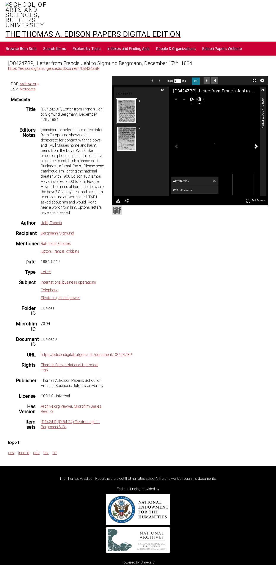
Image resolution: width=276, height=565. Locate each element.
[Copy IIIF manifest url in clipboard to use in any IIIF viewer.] (117, 210)
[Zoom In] (177, 100)
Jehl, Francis (51, 222)
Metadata (27, 89)
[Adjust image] (200, 100)
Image (170, 80)
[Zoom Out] (185, 100)
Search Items (54, 48)
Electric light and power (60, 297)
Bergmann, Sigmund (57, 233)
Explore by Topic (87, 48)
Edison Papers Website (222, 48)
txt (54, 452)
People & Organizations (176, 48)
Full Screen (259, 199)
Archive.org (29, 84)
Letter (46, 272)
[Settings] (262, 80)
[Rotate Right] (192, 100)
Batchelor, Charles (56, 243)
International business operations (68, 282)
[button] (164, 92)
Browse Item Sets (21, 48)
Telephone (49, 290)
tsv (46, 452)
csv (11, 452)
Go (196, 81)
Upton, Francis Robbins (60, 251)
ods (36, 452)
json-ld (23, 452)
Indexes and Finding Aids (128, 48)
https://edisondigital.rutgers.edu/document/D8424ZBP (54, 68)
